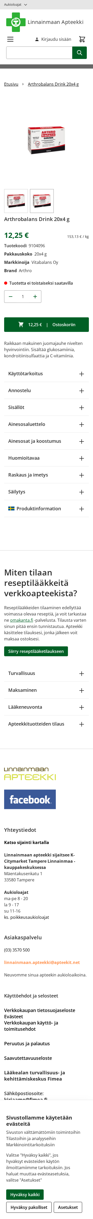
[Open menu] (10, 39)
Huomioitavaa (24, 458)
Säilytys (16, 491)
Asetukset (68, 1207)
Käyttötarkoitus (25, 373)
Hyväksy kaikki (25, 1194)
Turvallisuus (21, 673)
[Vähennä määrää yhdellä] (10, 296)
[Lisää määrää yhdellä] (35, 296)
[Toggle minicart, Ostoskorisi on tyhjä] (82, 39)
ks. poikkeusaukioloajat (26, 917)
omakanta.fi (21, 620)
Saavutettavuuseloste (28, 1058)
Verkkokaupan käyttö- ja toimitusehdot (31, 1026)
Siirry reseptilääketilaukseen (36, 651)
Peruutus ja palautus (27, 1043)
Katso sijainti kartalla (26, 842)
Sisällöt (16, 407)
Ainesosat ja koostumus (34, 441)
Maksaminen (22, 690)
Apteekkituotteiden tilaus (36, 724)
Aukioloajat (12, 4)
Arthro (25, 270)
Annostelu (19, 390)
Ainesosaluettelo (26, 424)
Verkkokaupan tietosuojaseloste (39, 1010)
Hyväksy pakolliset (29, 1207)
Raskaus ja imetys (28, 475)
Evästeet (13, 1016)
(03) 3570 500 (17, 950)
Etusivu (11, 84)
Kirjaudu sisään (56, 39)
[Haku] (79, 52)
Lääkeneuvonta (25, 707)
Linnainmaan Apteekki (55, 21)
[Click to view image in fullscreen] (46, 140)
